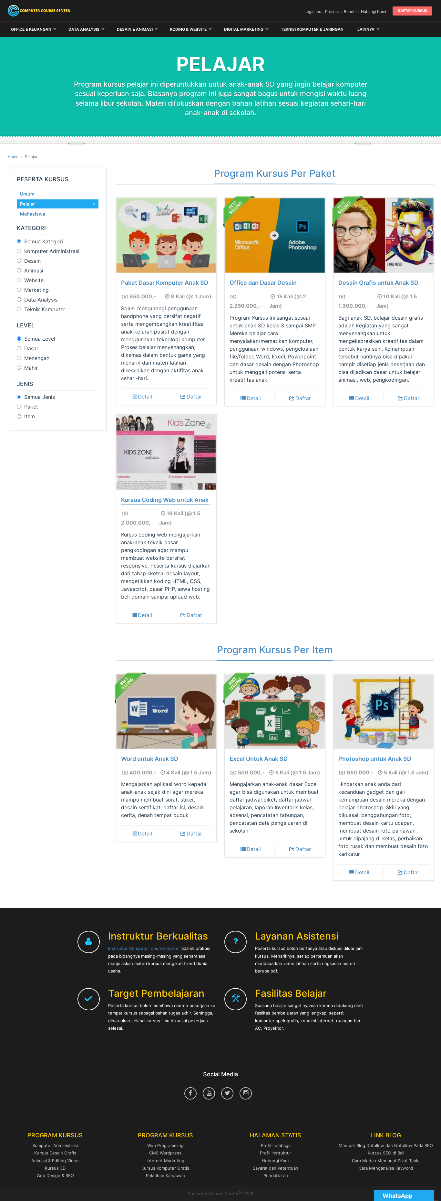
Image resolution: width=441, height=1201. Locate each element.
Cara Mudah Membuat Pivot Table (386, 1160)
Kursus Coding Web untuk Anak (165, 500)
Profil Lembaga (276, 1145)
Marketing (36, 290)
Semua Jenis (39, 397)
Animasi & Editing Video (55, 1160)
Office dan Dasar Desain (263, 283)
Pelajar (27, 204)
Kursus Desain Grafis (55, 1152)
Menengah (36, 358)
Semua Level (39, 338)
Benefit (350, 11)
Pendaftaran (275, 1175)
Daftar (194, 396)
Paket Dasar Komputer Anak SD (164, 283)
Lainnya (365, 29)
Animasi (33, 270)
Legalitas (312, 11)
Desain (32, 261)
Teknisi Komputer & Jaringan (312, 29)
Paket (31, 406)
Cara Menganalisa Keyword (386, 1168)
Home (13, 156)
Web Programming (165, 1145)
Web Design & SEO (55, 1175)
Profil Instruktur (275, 1152)
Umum (27, 194)
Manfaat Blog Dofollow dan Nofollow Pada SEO (386, 1145)
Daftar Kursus (412, 10)
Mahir (31, 368)
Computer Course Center (75, 10)
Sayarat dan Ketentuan (275, 1168)
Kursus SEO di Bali (386, 1152)
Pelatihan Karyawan (165, 1175)
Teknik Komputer (44, 309)
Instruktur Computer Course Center (144, 948)
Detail (145, 396)
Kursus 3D (55, 1168)
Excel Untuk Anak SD (259, 759)
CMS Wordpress (165, 1152)
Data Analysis (83, 29)
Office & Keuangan (31, 29)
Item (29, 416)
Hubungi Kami (373, 11)
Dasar (31, 348)
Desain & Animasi (135, 29)
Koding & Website (188, 29)
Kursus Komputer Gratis (165, 1168)
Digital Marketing (243, 29)
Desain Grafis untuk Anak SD (378, 283)
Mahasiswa (32, 214)
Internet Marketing (165, 1160)
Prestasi (332, 11)
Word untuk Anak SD (149, 759)
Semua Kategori (43, 241)
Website (34, 280)
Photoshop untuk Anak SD (374, 759)
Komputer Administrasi (51, 251)
